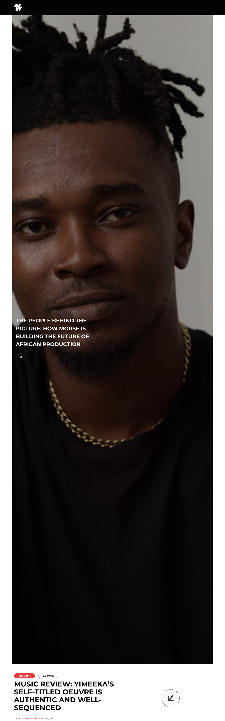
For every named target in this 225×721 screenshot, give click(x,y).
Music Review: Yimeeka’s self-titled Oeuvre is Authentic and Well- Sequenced (64, 696)
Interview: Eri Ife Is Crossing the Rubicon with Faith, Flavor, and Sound (80, 332)
